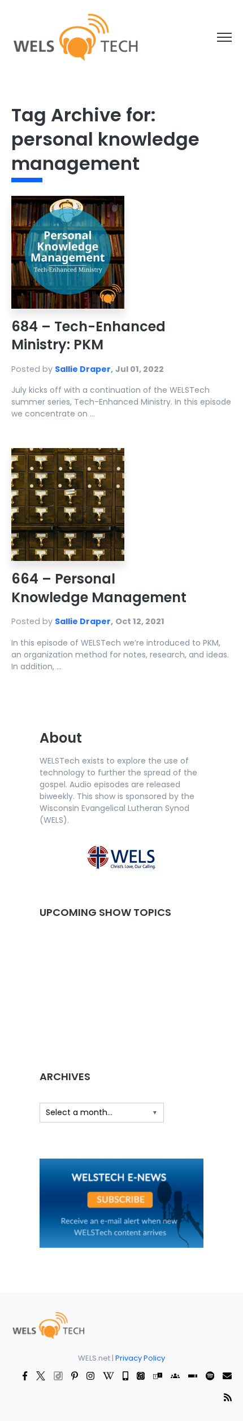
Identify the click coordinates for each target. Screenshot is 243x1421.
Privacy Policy (140, 1358)
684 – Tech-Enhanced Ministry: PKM (88, 335)
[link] (74, 36)
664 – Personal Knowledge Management (98, 587)
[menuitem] (48, 1325)
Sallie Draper (83, 369)
